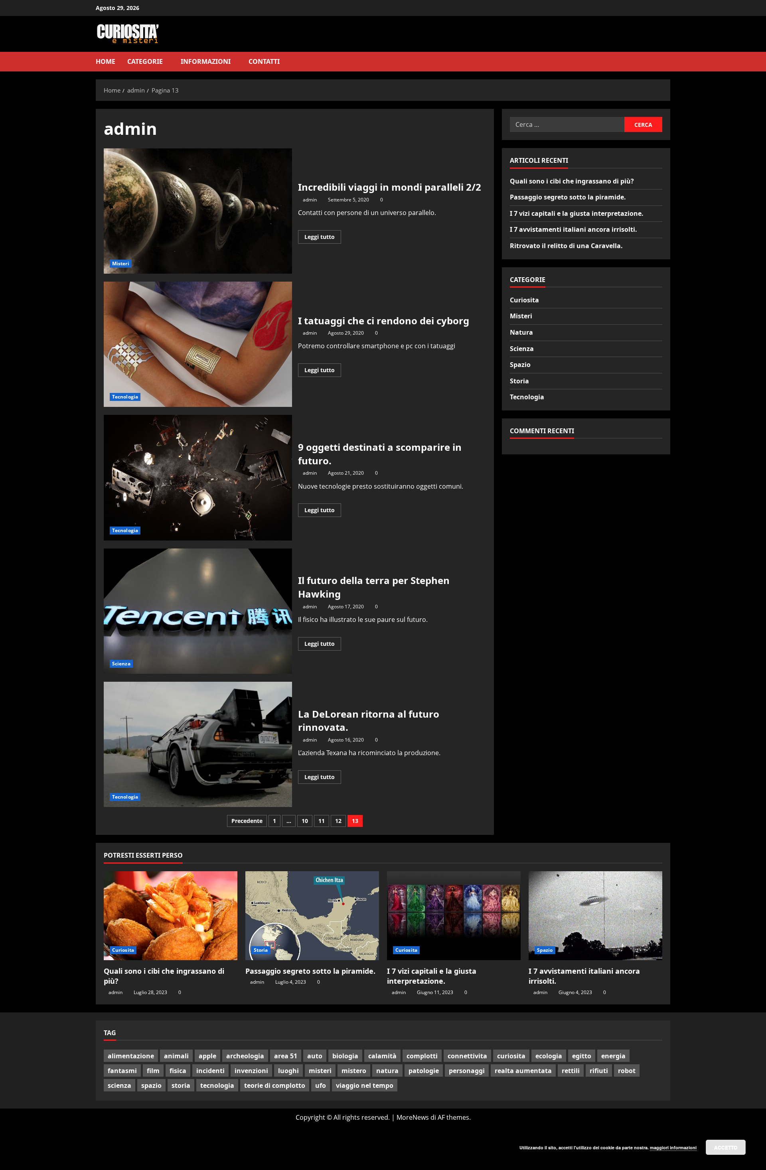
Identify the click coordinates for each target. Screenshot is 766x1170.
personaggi (467, 1070)
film (153, 1070)
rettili (571, 1070)
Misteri (120, 263)
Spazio (520, 364)
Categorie (145, 61)
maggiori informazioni (673, 1147)
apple (207, 1056)
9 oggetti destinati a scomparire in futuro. (198, 477)
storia (181, 1085)
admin (310, 199)
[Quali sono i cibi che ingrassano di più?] (170, 915)
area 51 (285, 1056)
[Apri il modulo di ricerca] (667, 61)
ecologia (548, 1056)
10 (305, 821)
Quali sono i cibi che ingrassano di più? (572, 180)
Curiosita (524, 300)
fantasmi (122, 1070)
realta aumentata (523, 1070)
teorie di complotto (274, 1085)
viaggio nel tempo (364, 1085)
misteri (320, 1070)
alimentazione (131, 1056)
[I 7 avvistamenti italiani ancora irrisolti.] (595, 915)
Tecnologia (125, 396)
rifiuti (599, 1070)
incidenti (210, 1070)
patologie (424, 1070)
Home (105, 61)
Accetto (725, 1147)
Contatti (264, 61)
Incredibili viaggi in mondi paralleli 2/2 (198, 211)
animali (176, 1056)
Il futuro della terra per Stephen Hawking (198, 611)
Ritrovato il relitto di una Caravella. (566, 245)
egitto (581, 1056)
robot (627, 1070)
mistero (354, 1070)
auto (314, 1056)
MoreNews (413, 1117)
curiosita (511, 1056)
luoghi (288, 1070)
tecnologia (217, 1085)
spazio (151, 1085)
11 (321, 821)
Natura (521, 332)
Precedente (247, 821)
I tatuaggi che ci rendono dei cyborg (198, 344)
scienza (119, 1085)
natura (387, 1070)
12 (338, 821)
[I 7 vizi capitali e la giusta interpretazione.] (454, 915)
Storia (519, 381)
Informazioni (206, 61)
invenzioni (251, 1070)
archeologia (245, 1056)
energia (613, 1056)
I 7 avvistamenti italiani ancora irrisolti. (573, 229)
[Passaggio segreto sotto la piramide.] (312, 915)
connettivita (467, 1056)
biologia (345, 1056)
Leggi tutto (322, 238)
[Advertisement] (64, 1147)
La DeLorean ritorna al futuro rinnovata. (198, 744)
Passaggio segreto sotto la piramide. (568, 197)
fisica (178, 1070)
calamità (382, 1056)
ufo (320, 1085)
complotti (422, 1056)
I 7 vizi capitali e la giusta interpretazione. (577, 213)
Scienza (121, 663)
